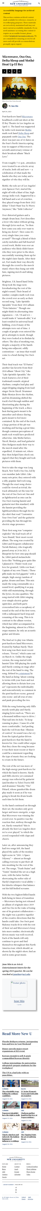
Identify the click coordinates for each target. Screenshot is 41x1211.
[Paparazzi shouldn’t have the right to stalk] (11, 1105)
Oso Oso (22, 136)
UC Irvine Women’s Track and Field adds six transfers (29, 1093)
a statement (24, 673)
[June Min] (5, 106)
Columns (5, 1088)
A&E (22, 1110)
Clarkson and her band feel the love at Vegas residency (29, 1115)
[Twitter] (9, 71)
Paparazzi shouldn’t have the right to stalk (11, 1114)
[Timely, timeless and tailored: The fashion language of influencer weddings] (11, 1126)
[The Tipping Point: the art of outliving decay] (30, 1126)
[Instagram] (16, 1189)
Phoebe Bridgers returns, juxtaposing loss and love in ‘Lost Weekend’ (20, 1042)
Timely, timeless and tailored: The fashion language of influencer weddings (10, 1138)
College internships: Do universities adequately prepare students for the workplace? (19, 1065)
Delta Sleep (23, 133)
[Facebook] (4, 71)
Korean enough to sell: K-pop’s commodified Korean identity (16, 1057)
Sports (23, 1088)
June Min (14, 106)
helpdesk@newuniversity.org (21, 36)
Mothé (28, 129)
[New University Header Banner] (20, 3)
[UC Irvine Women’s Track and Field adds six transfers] (30, 1083)
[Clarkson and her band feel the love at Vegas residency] (30, 1105)
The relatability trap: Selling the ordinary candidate (10, 1093)
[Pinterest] (14, 71)
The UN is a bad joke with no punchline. (15, 1073)
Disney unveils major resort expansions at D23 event (15, 1049)
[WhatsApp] (19, 71)
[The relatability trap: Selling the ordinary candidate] (11, 1083)
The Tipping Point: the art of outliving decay (28, 1137)
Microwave (27, 116)
